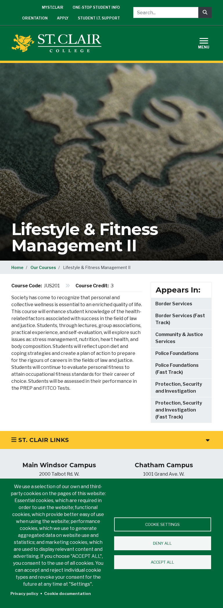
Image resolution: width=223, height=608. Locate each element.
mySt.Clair (52, 7)
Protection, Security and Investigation (178, 387)
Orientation (35, 18)
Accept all (162, 562)
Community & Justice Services (179, 338)
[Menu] (207, 42)
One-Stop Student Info (96, 7)
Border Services (173, 303)
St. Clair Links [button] (43, 439)
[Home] (58, 43)
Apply (63, 18)
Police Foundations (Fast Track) (177, 368)
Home (17, 267)
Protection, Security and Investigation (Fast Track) (178, 410)
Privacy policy (24, 593)
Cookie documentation (67, 593)
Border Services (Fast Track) (180, 319)
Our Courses (43, 267)
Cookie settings (162, 524)
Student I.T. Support (99, 18)
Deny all (162, 543)
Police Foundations (177, 353)
